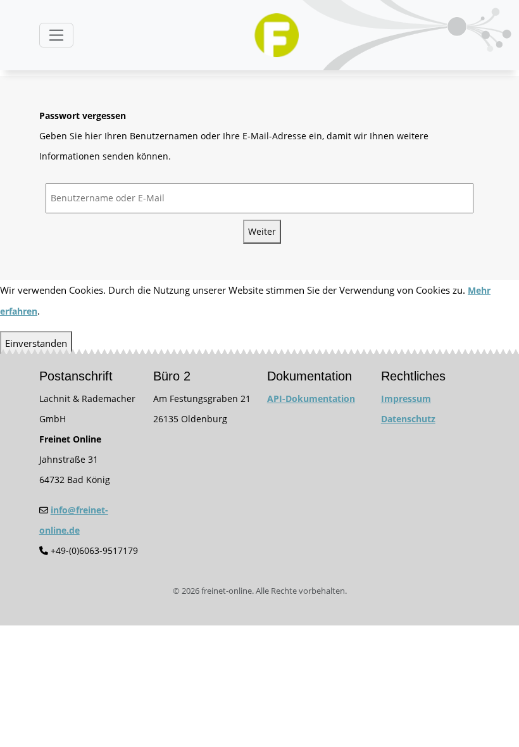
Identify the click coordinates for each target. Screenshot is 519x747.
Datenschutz (408, 419)
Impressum (406, 398)
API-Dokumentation (311, 398)
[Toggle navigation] (56, 35)
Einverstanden (36, 343)
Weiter (262, 231)
